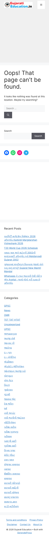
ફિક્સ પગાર (9, 450)
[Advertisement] (24, 37)
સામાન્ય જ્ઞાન (10, 501)
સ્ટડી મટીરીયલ (11, 506)
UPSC (7, 329)
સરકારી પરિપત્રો (12, 483)
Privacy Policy (36, 520)
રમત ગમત (9, 459)
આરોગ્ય (8, 347)
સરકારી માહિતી (11, 487)
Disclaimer (12, 524)
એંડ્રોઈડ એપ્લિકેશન (14, 366)
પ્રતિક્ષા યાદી (10, 445)
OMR (6, 315)
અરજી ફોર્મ (9, 338)
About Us (37, 524)
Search (8, 131)
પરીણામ (8, 436)
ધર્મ (5, 408)
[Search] (8, 115)
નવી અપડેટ (9, 413)
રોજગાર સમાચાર (12, 464)
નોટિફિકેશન (10, 422)
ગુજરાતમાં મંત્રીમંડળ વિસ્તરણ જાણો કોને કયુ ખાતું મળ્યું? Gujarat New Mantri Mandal (23, 268)
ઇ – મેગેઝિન (10, 357)
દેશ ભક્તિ (8, 403)
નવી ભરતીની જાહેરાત (14, 417)
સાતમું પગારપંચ (11, 497)
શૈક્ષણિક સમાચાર (12, 473)
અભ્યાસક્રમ (10, 333)
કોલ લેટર (8, 380)
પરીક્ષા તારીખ (10, 427)
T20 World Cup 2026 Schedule (21, 248)
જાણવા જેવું (9, 399)
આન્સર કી (9, 343)
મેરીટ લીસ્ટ (9, 455)
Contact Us (25, 524)
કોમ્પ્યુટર (8, 375)
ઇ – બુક (8, 352)
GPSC (7, 305)
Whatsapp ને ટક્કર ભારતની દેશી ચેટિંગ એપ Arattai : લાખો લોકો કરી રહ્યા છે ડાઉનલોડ (23, 279)
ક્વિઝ (7, 385)
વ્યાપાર (7, 469)
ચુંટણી (7, 394)
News (7, 310)
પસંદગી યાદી (10, 441)
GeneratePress (24, 532)
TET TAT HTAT (12, 319)
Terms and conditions (16, 520)
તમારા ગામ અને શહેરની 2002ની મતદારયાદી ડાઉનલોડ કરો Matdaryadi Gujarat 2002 (23, 256)
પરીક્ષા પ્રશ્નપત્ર (11, 431)
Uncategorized (12, 324)
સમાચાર (8, 478)
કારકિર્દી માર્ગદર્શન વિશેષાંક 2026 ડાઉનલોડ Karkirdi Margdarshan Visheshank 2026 (20, 240)
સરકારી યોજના (11, 492)
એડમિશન (8, 361)
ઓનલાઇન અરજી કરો (15, 371)
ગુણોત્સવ (8, 389)
